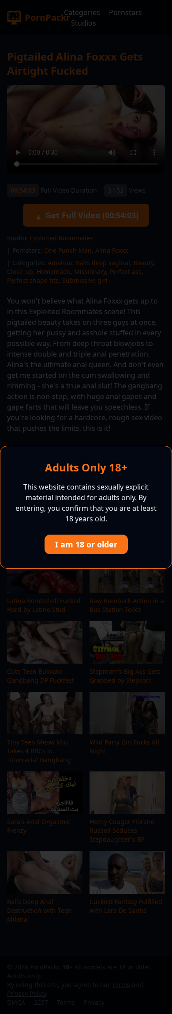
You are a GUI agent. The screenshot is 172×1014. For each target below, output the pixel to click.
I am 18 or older (86, 544)
